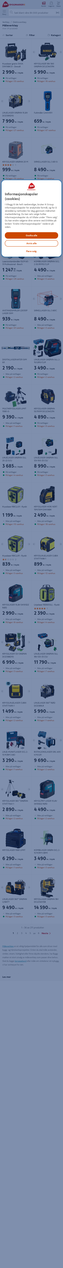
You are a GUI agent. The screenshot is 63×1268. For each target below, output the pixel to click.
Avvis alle (31, 243)
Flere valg (31, 251)
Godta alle (31, 235)
